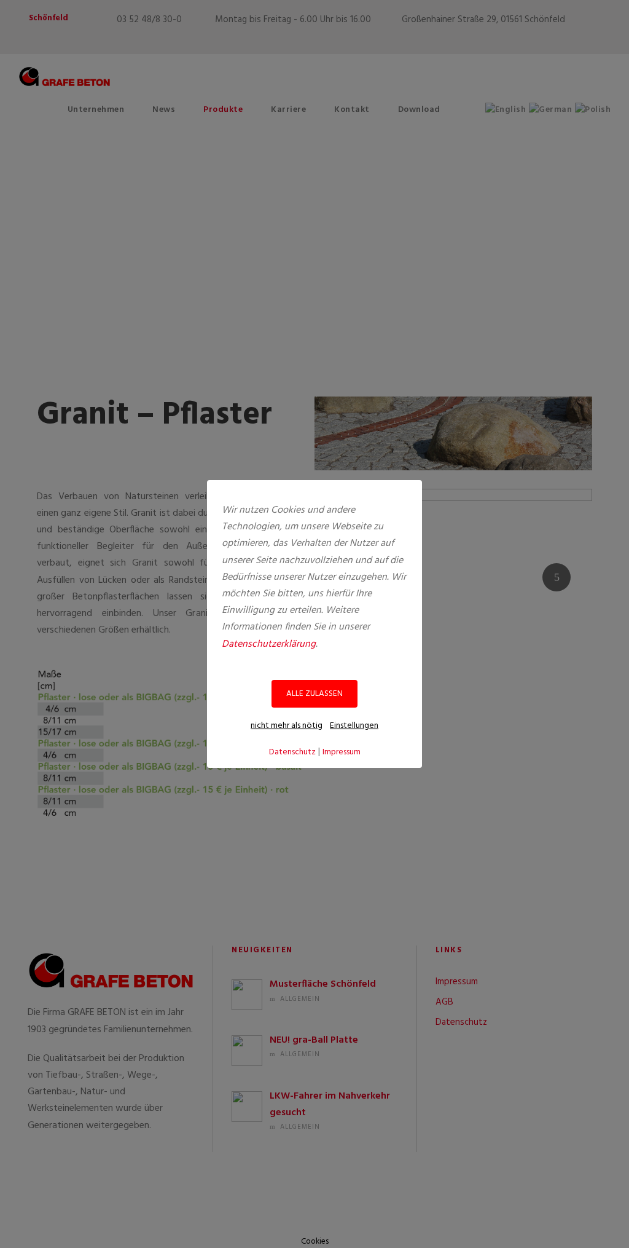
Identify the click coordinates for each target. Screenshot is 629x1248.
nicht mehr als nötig (286, 726)
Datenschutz (292, 752)
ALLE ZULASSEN (314, 693)
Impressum (341, 752)
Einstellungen (354, 726)
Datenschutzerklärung (269, 644)
